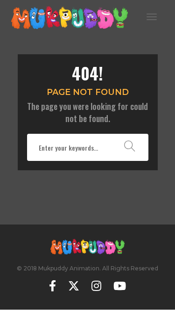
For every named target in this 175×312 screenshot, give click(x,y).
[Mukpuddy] (69, 16)
